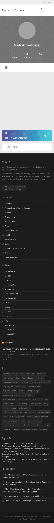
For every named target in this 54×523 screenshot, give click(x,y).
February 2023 (10, 329)
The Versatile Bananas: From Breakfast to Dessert (22, 446)
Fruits (7, 226)
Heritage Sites (35, 403)
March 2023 (9, 325)
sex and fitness (34, 421)
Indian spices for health (12, 412)
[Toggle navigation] (49, 10)
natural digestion (17, 416)
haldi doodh (8, 403)
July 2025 (8, 276)
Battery (41, 378)
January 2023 (10, 334)
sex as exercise (9, 425)
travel (47, 425)
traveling (6, 429)
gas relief (44, 399)
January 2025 (10, 289)
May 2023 (8, 320)
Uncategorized (11, 257)
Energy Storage (33, 390)
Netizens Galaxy (13, 10)
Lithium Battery (44, 412)
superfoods (37, 425)
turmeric (16, 429)
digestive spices (9, 390)
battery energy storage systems (16, 382)
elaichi (21, 390)
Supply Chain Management (16, 248)
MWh (5, 416)
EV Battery (29, 395)
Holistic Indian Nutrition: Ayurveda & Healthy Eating (25, 496)
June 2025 (8, 280)
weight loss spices (30, 429)
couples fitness (34, 386)
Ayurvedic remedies (11, 378)
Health (7, 235)
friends (27, 399)
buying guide (8, 386)
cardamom (20, 386)
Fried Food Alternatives (12, 399)
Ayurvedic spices (28, 378)
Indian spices (24, 408)
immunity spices (9, 408)
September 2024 (11, 294)
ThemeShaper (9, 342)
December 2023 (11, 298)
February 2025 (10, 285)
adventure (7, 373)
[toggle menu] (6, 67)
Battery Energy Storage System (17, 208)
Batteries (8, 203)
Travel (7, 253)
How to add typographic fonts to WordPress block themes (26, 349)
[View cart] (42, 9)
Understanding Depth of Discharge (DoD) (18, 443)
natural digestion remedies (37, 416)
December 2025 (11, 271)
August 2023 (9, 307)
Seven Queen (29, 519)
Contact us (47, 2)
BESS (34, 382)
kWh (33, 412)
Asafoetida (41, 373)
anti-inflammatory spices (24, 373)
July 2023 (8, 311)
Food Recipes (10, 221)
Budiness (9, 212)
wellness (43, 429)
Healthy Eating (21, 403)
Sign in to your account (16, 138)
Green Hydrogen (11, 230)
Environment (10, 217)
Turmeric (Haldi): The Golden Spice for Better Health (25, 500)
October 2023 (10, 303)
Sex (23, 421)
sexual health (24, 425)
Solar (7, 244)
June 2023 (8, 316)
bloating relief (44, 382)
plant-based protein (11, 421)
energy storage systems (12, 395)
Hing (46, 403)
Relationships (10, 239)
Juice (27, 412)
